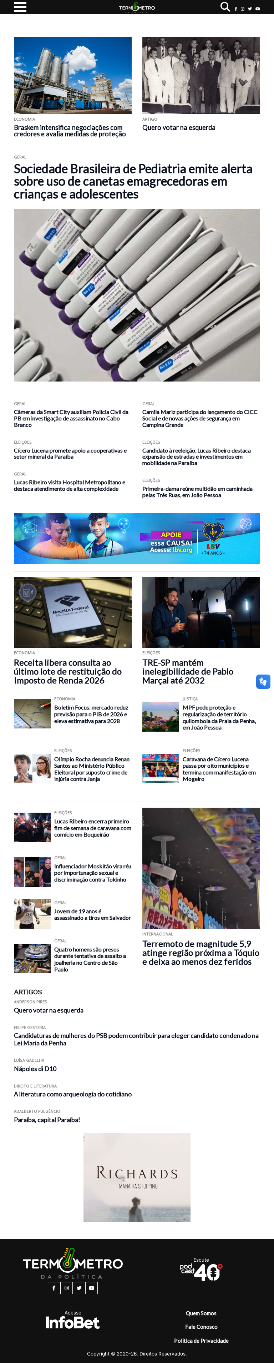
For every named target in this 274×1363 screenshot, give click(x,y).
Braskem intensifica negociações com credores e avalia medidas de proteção (70, 130)
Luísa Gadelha (29, 1060)
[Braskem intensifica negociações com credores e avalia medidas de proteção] (73, 75)
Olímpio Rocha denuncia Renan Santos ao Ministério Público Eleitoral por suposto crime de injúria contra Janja (92, 769)
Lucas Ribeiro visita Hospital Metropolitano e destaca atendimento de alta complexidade (69, 485)
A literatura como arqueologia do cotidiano (73, 1094)
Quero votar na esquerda (178, 127)
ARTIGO (149, 119)
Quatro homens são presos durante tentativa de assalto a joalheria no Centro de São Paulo (90, 959)
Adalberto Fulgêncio (37, 1111)
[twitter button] (250, 8)
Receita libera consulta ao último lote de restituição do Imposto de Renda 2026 (68, 671)
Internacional (157, 934)
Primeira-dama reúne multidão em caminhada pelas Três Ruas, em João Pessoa (197, 491)
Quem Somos (201, 1313)
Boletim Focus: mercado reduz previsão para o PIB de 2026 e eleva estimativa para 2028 (91, 714)
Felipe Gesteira (30, 1027)
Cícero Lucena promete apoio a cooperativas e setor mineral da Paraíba (70, 453)
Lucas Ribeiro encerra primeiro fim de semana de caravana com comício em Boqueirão (92, 828)
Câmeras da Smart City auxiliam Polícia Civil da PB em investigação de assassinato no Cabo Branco (71, 418)
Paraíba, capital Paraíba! (47, 1120)
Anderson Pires (30, 1001)
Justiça (190, 698)
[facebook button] (236, 8)
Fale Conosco (201, 1326)
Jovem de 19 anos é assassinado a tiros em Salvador (92, 914)
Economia (24, 119)
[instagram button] (242, 8)
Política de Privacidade (201, 1340)
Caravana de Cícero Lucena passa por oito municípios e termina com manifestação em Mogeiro (219, 769)
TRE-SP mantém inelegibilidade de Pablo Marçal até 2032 (187, 671)
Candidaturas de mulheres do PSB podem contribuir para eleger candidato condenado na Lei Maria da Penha (136, 1039)
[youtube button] (257, 8)
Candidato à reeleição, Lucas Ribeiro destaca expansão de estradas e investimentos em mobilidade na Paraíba (196, 456)
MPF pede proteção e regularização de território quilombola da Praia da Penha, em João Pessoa (219, 717)
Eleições (23, 442)
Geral (20, 157)
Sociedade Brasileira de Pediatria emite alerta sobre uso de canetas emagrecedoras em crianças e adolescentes (133, 181)
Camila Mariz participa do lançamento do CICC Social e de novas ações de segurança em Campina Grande (200, 418)
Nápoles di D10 (35, 1068)
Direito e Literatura (35, 1086)
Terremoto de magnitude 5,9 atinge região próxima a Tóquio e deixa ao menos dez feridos (200, 952)
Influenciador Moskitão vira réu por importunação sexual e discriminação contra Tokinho (92, 873)
